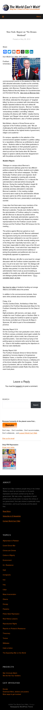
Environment (7, 560)
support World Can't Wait (28, 433)
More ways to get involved (12, 694)
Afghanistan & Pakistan (11, 540)
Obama (5, 599)
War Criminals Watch (10, 673)
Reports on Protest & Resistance (14, 628)
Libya (5, 589)
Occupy (5, 604)
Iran (4, 580)
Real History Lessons (10, 619)
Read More (7, 511)
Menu (38, 16)
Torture (5, 638)
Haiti (4, 570)
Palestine (6, 609)
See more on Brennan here (29, 93)
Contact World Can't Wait (11, 521)
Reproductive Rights (10, 623)
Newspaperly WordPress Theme (21, 707)
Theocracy (6, 633)
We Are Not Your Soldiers (12, 675)
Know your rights (8, 447)
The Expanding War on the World (14, 653)
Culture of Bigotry (9, 555)
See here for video (9, 287)
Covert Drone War (9, 545)
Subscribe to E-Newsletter (12, 516)
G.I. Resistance (8, 565)
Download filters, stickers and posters (16, 691)
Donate (5, 689)
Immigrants (7, 575)
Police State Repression (11, 614)
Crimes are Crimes (9, 550)
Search (5, 399)
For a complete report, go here (20, 276)
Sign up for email (8, 438)
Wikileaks (6, 643)
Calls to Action (8, 648)
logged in (19, 386)
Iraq (4, 584)
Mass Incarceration (9, 594)
